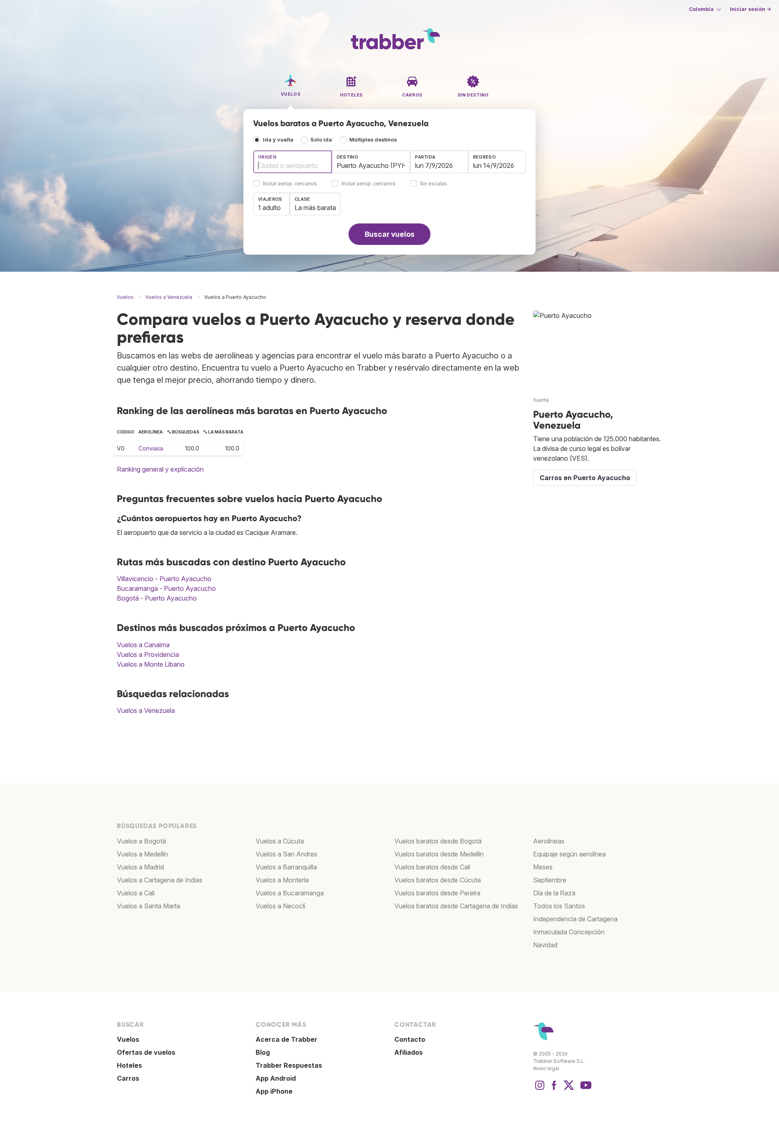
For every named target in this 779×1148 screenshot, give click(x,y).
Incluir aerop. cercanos (290, 184)
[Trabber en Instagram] (539, 1089)
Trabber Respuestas (289, 1065)
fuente (541, 400)
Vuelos (128, 1039)
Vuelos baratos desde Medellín (439, 854)
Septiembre (549, 880)
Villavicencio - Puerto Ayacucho (164, 579)
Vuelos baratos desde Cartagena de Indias (456, 906)
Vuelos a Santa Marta (148, 906)
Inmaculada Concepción (569, 932)
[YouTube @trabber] (584, 1089)
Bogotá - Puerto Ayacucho (157, 598)
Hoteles (129, 1065)
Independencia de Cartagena (575, 919)
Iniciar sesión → (750, 9)
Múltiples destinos (373, 140)
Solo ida (321, 140)
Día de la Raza (554, 893)
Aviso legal (546, 1068)
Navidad (545, 945)
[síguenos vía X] (568, 1089)
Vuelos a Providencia (148, 654)
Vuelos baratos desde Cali (432, 867)
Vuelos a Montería (282, 880)
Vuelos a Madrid (140, 867)
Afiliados (408, 1052)
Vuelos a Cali (136, 893)
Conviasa (150, 448)
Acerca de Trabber (286, 1039)
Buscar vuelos (390, 234)
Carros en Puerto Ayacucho (585, 478)
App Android (276, 1078)
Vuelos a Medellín (142, 854)
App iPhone (274, 1091)
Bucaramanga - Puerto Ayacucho (166, 588)
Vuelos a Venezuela (146, 710)
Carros (128, 1078)
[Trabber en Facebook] (554, 1089)
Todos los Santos (559, 906)
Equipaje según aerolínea (569, 854)
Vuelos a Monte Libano (151, 664)
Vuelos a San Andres (286, 854)
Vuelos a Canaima (143, 645)
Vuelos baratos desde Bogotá (438, 841)
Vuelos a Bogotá (141, 841)
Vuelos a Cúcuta (280, 841)
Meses (543, 867)
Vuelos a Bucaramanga (290, 893)
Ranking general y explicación (160, 469)
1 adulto (269, 208)
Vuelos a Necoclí (280, 906)
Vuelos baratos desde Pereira (437, 893)
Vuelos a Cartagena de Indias (159, 880)
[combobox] (292, 161)
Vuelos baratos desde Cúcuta (437, 880)
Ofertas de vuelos (146, 1052)
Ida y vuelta (278, 140)
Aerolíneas (548, 841)
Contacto (409, 1039)
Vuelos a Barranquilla (286, 867)
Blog (263, 1052)
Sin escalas (433, 184)
